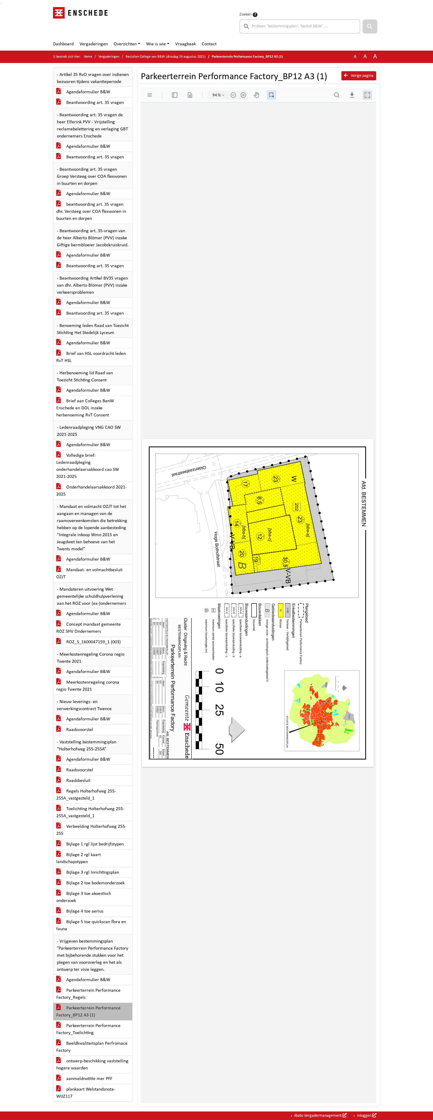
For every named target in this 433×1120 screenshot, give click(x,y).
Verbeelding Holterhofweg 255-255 (91, 830)
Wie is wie (156, 44)
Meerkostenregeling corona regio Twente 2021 (87, 686)
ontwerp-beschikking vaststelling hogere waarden (92, 1065)
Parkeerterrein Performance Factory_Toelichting (88, 1029)
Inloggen (364, 1116)
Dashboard (63, 44)
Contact (209, 44)
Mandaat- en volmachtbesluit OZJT (89, 573)
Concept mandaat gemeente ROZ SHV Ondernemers (88, 628)
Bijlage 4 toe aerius (84, 911)
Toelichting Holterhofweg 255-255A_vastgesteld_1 (90, 812)
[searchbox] (299, 26)
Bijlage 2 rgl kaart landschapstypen (78, 858)
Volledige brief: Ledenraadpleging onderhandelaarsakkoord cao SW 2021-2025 (87, 466)
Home (88, 57)
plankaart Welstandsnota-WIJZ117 (85, 1093)
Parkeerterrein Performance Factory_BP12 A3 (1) (88, 1012)
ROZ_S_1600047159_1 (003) (93, 642)
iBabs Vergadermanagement (318, 1116)
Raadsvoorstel (79, 729)
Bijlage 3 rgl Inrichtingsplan (92, 872)
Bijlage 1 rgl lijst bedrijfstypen (94, 844)
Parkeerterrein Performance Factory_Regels (88, 994)
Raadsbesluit (77, 780)
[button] (370, 26)
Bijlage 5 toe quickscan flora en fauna (91, 925)
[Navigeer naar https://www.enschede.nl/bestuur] (82, 22)
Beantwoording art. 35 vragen (94, 102)
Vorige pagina (361, 76)
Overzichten (125, 44)
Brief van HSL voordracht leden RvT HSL (91, 357)
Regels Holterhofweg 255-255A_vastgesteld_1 (86, 795)
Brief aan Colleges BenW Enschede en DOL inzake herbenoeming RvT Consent (85, 408)
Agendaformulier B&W (87, 92)
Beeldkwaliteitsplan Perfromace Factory (92, 1047)
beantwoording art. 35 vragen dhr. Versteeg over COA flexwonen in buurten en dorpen (91, 211)
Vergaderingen (94, 44)
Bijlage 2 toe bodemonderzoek (95, 883)
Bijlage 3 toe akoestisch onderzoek (83, 897)
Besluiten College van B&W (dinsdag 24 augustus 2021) (165, 57)
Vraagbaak (185, 44)
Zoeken (245, 14)
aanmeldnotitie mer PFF (88, 1078)
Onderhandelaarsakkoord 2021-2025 (91, 491)
